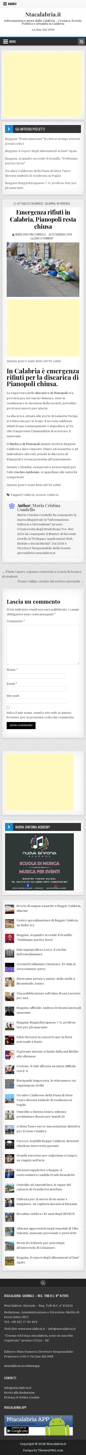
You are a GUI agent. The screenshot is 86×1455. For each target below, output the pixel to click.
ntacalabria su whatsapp (22, 1366)
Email (12, 683)
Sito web (13, 696)
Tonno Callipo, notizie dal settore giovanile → (50, 581)
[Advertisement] (43, 85)
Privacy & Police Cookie (21, 1397)
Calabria (49, 203)
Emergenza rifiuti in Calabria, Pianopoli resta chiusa (43, 219)
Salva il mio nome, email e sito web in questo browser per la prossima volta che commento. (41, 715)
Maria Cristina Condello (30, 234)
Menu (12, 4)
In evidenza (63, 203)
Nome (12, 669)
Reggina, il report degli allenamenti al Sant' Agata (41, 151)
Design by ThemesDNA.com (43, 1450)
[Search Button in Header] (81, 41)
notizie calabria (47, 495)
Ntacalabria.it (43, 14)
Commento (16, 621)
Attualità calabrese (30, 203)
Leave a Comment (43, 238)
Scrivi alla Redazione (19, 1392)
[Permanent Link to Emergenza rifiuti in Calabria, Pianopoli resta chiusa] (43, 269)
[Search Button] (43, 1283)
